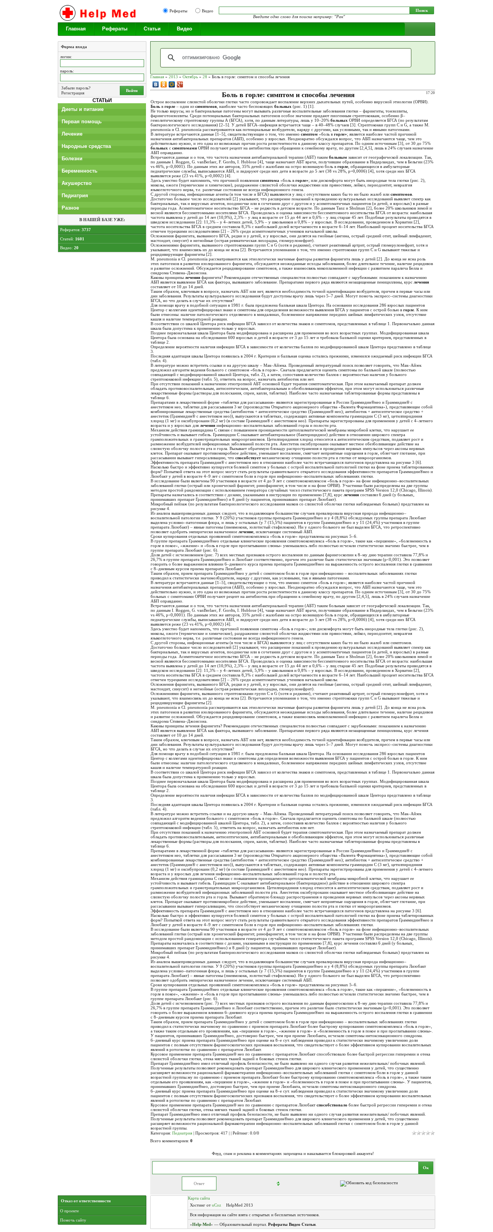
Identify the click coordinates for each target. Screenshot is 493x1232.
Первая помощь (82, 121)
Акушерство (77, 183)
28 (205, 76)
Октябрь (190, 76)
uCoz (216, 1205)
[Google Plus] (180, 84)
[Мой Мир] (172, 84)
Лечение (72, 134)
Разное (70, 208)
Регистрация (72, 93)
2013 (173, 76)
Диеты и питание (83, 109)
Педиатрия (75, 195)
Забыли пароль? (76, 88)
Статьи (152, 29)
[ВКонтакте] (156, 84)
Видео (207, 10)
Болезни (72, 158)
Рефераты (178, 10)
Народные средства (86, 146)
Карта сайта (199, 1198)
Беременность (79, 171)
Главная (76, 29)
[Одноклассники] (164, 84)
